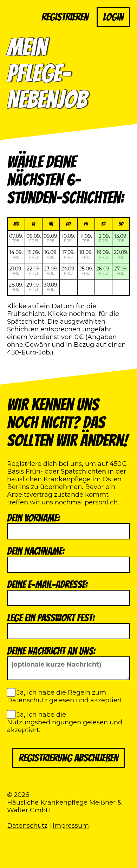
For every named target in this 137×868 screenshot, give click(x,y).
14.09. (16, 254)
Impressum (71, 825)
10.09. (68, 238)
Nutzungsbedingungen (44, 722)
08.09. (33, 238)
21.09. (15, 271)
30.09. (51, 287)
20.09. (121, 254)
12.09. (103, 238)
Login (113, 17)
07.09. (16, 238)
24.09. (68, 271)
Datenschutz (27, 825)
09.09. (51, 238)
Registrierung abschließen (68, 757)
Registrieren (65, 17)
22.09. (34, 271)
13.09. (121, 238)
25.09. (86, 271)
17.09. (68, 254)
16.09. (51, 254)
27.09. (121, 271)
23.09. (51, 271)
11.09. (86, 238)
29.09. (33, 287)
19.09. (103, 254)
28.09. (16, 287)
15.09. (33, 254)
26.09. (103, 271)
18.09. (86, 254)
